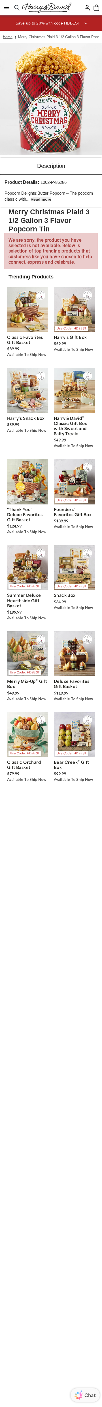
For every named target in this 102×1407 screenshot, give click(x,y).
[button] (51, 23)
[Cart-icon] (96, 7)
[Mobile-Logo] (46, 7)
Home (7, 37)
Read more (41, 199)
